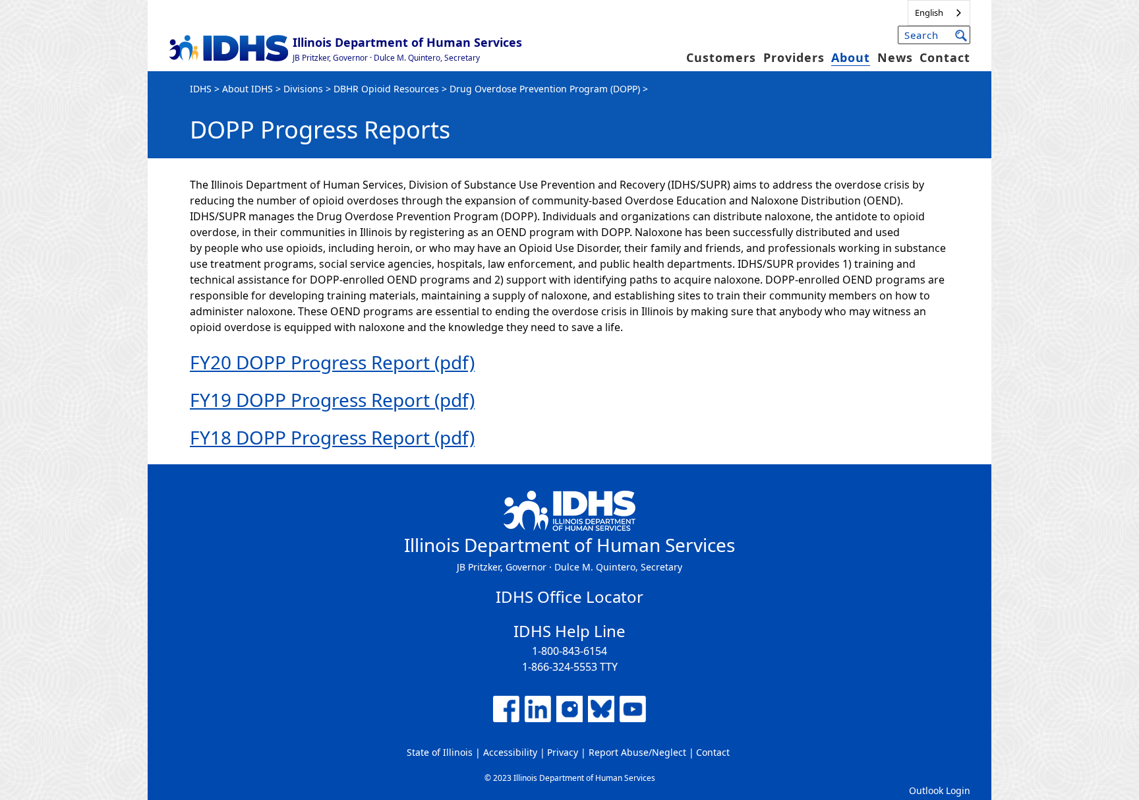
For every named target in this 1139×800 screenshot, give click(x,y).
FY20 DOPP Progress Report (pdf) (332, 362)
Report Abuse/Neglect (637, 752)
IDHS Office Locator (569, 596)
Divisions (303, 88)
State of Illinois (440, 752)
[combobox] (939, 13)
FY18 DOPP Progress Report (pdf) (332, 437)
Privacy (562, 752)
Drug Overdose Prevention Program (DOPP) (545, 88)
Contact (945, 57)
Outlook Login (939, 790)
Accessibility (510, 752)
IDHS (201, 88)
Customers (721, 57)
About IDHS (247, 88)
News (895, 57)
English (929, 12)
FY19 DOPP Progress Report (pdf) (332, 399)
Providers (794, 57)
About (850, 57)
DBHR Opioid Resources (386, 88)
